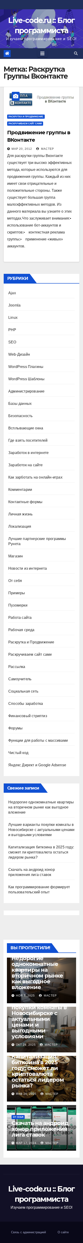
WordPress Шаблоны (26, 379)
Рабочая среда (21, 630)
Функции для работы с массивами (38, 740)
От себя (15, 581)
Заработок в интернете (28, 453)
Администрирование (26, 391)
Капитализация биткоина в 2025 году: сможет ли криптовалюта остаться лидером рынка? (41, 852)
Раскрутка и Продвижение (26, 116)
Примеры (16, 593)
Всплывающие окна (25, 428)
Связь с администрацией (28, 1232)
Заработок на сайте (25, 465)
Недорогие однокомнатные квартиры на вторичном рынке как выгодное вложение (41, 807)
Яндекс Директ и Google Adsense (37, 765)
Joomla (14, 305)
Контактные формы (25, 502)
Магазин (15, 556)
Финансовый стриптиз (27, 716)
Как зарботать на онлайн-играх (35, 477)
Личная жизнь (20, 514)
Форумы (15, 728)
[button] (76, 53)
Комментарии (20, 490)
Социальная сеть (23, 691)
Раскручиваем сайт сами (25, 123)
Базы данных (20, 404)
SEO (12, 342)
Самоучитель (19, 679)
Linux (13, 318)
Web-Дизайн (19, 354)
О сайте (63, 1232)
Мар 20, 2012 (22, 148)
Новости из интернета (27, 568)
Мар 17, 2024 (26, 1143)
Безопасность (20, 416)
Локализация (19, 526)
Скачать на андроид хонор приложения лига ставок (40, 1129)
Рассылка (16, 667)
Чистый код (18, 753)
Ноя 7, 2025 (25, 995)
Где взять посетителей (27, 440)
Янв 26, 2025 (26, 1094)
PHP (12, 330)
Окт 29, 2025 (26, 1044)
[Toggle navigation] (42, 53)
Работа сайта (20, 618)
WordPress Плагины (25, 367)
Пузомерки (17, 605)
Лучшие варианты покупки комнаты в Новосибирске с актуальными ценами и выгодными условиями (41, 830)
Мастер (47, 148)
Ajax (12, 293)
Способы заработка (25, 704)
